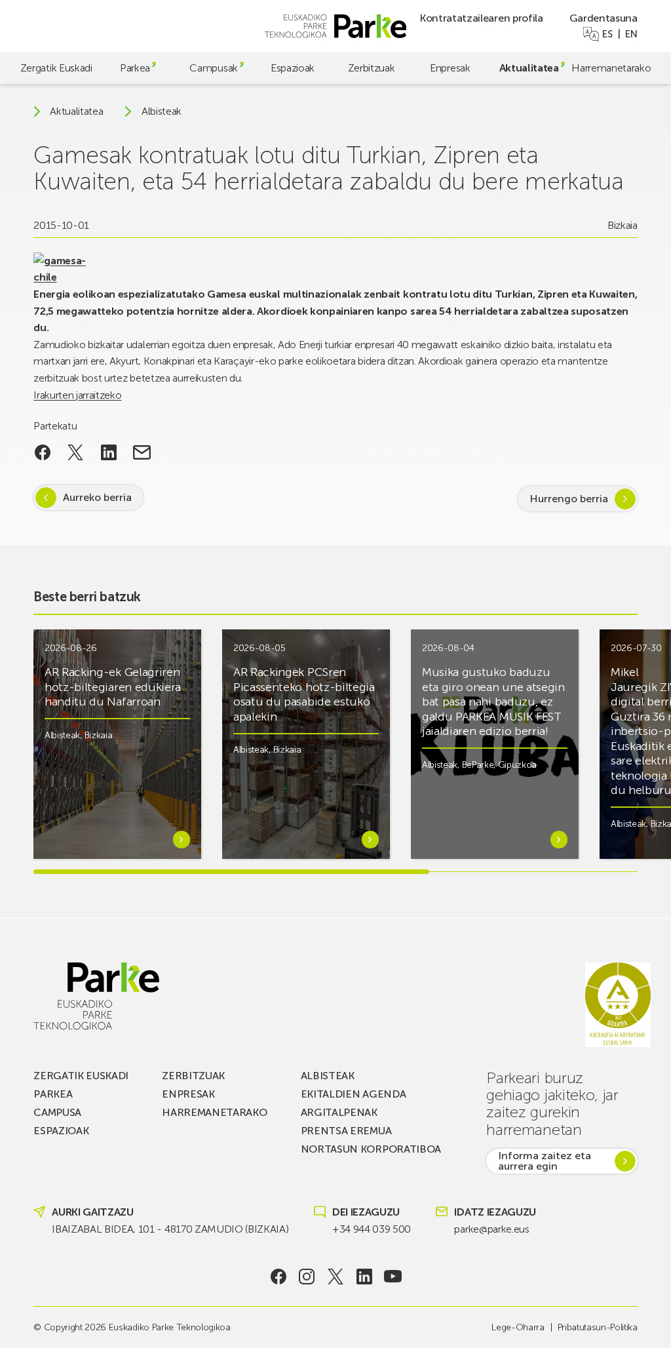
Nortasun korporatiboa (371, 1149)
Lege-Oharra (517, 1327)
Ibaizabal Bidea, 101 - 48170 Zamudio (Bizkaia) (170, 1229)
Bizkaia (622, 225)
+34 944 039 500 (371, 1229)
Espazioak (293, 68)
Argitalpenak (339, 1112)
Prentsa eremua (346, 1130)
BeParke (478, 764)
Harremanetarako (611, 68)
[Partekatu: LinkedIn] (109, 452)
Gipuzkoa (517, 764)
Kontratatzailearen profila (481, 18)
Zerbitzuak (371, 68)
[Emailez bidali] (142, 452)
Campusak (213, 68)
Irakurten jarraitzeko (77, 395)
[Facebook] (278, 1276)
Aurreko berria (97, 497)
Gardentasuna (603, 18)
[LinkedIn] (364, 1276)
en (631, 34)
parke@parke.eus (491, 1229)
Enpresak (450, 68)
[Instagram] (307, 1276)
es (607, 34)
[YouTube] (393, 1276)
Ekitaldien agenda (353, 1094)
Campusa (57, 1112)
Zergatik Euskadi (56, 68)
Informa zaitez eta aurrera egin (544, 1160)
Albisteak (162, 111)
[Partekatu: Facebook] (42, 452)
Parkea (135, 68)
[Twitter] (336, 1276)
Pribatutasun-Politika (598, 1327)
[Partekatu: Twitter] (76, 452)
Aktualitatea (529, 68)
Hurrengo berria (568, 498)
